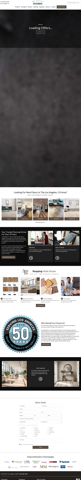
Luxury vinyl (23, 432)
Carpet (36, 427)
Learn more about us (8, 257)
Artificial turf (23, 427)
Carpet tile (51, 427)
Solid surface (51, 432)
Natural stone (37, 432)
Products (17, 7)
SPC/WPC (22, 434)
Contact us (40, 32)
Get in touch (61, 7)
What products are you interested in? (28, 425)
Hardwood (37, 429)
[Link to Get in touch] (57, 260)
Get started (40, 305)
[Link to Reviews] (31, 260)
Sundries (36, 434)
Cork (21, 429)
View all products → (40, 222)
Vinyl (36, 436)
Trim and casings (24, 436)
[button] (17, 7)
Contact (53, 7)
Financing (35, 7)
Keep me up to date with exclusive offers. (27, 444)
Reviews (30, 7)
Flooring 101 (24, 7)
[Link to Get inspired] (40, 379)
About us (48, 7)
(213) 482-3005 (5, 1)
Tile (49, 434)
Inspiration (42, 7)
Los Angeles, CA (5, 3)
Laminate (51, 429)
